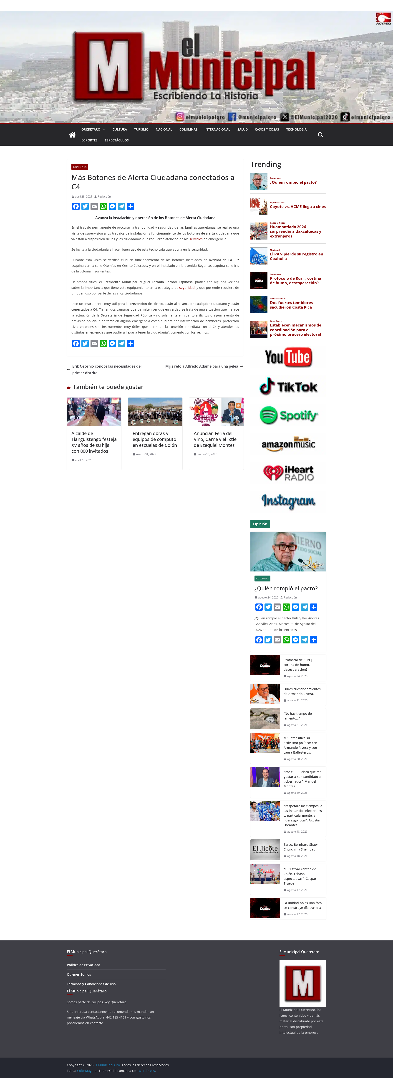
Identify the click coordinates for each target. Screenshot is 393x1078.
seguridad (187, 287)
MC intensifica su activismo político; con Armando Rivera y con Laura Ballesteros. (300, 745)
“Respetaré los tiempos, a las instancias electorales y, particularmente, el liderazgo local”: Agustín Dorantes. (303, 815)
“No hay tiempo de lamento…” (298, 715)
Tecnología (296, 129)
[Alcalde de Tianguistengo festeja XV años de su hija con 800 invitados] (94, 400)
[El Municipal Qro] (196, 14)
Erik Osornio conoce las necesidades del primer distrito (106, 369)
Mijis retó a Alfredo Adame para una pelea (201, 366)
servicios (196, 239)
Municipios (79, 166)
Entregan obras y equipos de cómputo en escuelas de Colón (155, 439)
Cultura (120, 129)
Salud (242, 129)
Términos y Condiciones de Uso (91, 984)
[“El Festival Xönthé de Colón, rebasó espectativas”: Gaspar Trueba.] (265, 879)
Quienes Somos (79, 974)
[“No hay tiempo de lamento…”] (265, 719)
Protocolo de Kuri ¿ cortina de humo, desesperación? (298, 665)
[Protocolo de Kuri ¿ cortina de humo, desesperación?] (265, 668)
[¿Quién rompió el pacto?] (288, 551)
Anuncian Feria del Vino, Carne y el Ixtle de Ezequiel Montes (215, 439)
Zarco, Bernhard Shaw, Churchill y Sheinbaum (301, 846)
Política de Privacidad (83, 965)
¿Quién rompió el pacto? (286, 588)
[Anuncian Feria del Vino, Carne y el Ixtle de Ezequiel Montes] (216, 400)
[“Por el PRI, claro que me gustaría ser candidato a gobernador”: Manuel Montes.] (265, 782)
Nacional (164, 129)
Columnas (188, 129)
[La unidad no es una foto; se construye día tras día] (265, 909)
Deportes (89, 140)
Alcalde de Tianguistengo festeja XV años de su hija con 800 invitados (94, 442)
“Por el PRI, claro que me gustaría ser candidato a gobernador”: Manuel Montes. (302, 779)
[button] (102, 129)
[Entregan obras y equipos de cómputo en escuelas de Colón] (155, 400)
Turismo (141, 129)
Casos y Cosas (267, 129)
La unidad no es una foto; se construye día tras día (303, 905)
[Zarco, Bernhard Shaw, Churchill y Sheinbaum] (265, 850)
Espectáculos (117, 140)
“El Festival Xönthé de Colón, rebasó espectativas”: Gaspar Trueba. (300, 876)
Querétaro (90, 129)
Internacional (217, 129)
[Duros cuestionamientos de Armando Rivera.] (265, 695)
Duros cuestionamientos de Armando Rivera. (302, 691)
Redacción (104, 196)
